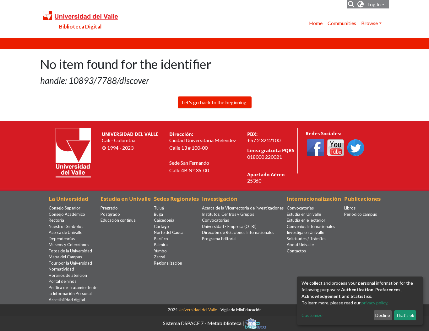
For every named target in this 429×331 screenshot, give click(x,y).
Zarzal (159, 256)
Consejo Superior (64, 207)
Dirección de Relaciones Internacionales (238, 232)
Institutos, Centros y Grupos (228, 214)
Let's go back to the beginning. (214, 102)
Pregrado (109, 207)
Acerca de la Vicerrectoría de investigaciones (243, 207)
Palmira (161, 244)
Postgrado (110, 214)
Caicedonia (164, 220)
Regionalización (168, 263)
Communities (342, 23)
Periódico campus (360, 214)
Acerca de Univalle (65, 232)
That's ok (405, 315)
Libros (350, 207)
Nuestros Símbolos (66, 226)
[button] (361, 4)
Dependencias (62, 238)
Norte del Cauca (168, 232)
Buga (158, 214)
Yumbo (160, 250)
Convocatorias (215, 220)
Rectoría (56, 220)
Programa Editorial (219, 238)
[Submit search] (351, 4)
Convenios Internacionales (311, 226)
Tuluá (159, 207)
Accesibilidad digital (67, 299)
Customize (312, 315)
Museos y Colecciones (69, 244)
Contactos (296, 250)
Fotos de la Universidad (70, 250)
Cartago (161, 226)
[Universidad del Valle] (73, 152)
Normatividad (61, 269)
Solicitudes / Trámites (306, 238)
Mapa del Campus (65, 256)
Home (316, 23)
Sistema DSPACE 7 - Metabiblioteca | (204, 323)
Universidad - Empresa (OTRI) (229, 226)
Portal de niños (62, 281)
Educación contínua (118, 220)
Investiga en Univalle (305, 232)
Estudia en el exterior (306, 220)
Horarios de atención (68, 275)
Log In (374, 4)
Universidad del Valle (198, 309)
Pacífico (161, 238)
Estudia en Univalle (304, 214)
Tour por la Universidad (70, 263)
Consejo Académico (67, 214)
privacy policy (374, 302)
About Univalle (300, 244)
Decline (382, 315)
